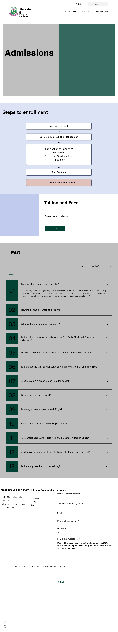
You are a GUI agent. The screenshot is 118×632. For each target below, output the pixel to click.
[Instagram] (4, 626)
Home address (64, 528)
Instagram (34, 501)
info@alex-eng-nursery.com (13, 504)
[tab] (12, 274)
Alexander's (25, 10)
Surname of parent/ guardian (70, 503)
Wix (64, 566)
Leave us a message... (67, 539)
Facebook (34, 498)
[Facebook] (4, 622)
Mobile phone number (67, 521)
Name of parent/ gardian (68, 494)
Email (59, 513)
